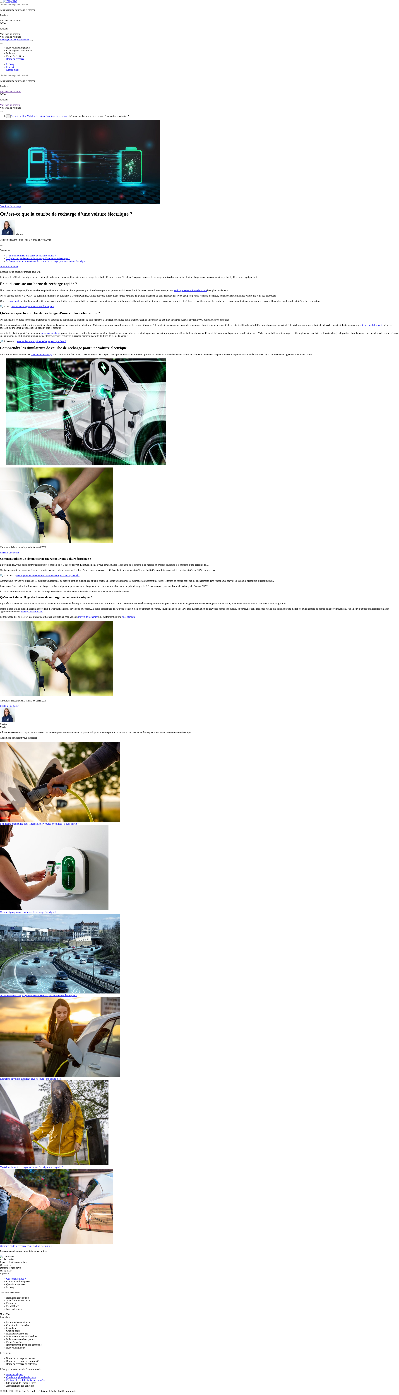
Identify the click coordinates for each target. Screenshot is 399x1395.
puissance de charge (51, 333)
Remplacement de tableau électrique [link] (24, 1345)
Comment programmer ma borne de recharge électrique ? (28, 912)
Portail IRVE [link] (12, 1306)
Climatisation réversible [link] (17, 1325)
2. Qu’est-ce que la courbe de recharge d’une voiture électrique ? (38, 258)
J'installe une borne (9, 552)
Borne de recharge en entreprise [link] (21, 1364)
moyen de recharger (88, 617)
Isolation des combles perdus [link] (20, 1339)
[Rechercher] (31, 40)
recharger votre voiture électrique (190, 290)
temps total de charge (372, 325)
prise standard (128, 617)
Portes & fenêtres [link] (14, 1342)
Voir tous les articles (10, 105)
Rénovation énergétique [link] (18, 47)
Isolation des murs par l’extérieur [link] (22, 1336)
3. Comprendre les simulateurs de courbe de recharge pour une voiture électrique (45, 261)
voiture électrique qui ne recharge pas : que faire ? (41, 341)
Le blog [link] (10, 1287)
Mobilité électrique (36, 116)
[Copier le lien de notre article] (1, 245)
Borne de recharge (15, 59)
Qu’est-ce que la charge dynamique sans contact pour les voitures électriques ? (38, 995)
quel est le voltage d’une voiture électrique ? (32, 306)
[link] (10, 36)
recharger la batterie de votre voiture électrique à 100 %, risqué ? (47, 575)
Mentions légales (14, 1374)
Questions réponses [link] (15, 1284)
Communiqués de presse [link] (18, 1281)
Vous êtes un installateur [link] (18, 1300)
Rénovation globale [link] (15, 1347)
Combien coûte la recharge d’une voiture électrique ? (26, 1246)
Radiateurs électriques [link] (17, 1333)
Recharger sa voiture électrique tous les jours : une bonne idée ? (31, 1078)
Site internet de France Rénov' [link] (21, 1383)
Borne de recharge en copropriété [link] (22, 1361)
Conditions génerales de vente (21, 1377)
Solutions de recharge (56, 116)
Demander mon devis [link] (10, 1267)
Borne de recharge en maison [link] (20, 1358)
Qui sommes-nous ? (16, 1278)
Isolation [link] (10, 53)
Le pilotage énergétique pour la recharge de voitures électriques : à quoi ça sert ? (39, 823)
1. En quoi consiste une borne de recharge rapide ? (31, 255)
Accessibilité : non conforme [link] (20, 1385)
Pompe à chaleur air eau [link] (18, 1322)
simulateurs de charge (41, 354)
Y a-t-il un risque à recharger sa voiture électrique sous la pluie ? (31, 1167)
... (8, 116)
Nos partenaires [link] (14, 1309)
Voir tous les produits (10, 91)
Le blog (4, 39)
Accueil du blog (18, 116)
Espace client (23, 39)
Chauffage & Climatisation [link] (19, 50)
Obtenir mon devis (9, 266)
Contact (12, 39)
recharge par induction (32, 611)
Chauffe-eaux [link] (13, 1330)
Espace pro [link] (11, 1303)
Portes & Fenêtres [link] (15, 56)
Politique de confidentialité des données (25, 1380)
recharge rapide (12, 301)
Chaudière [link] (11, 1328)
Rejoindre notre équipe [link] (17, 1297)
